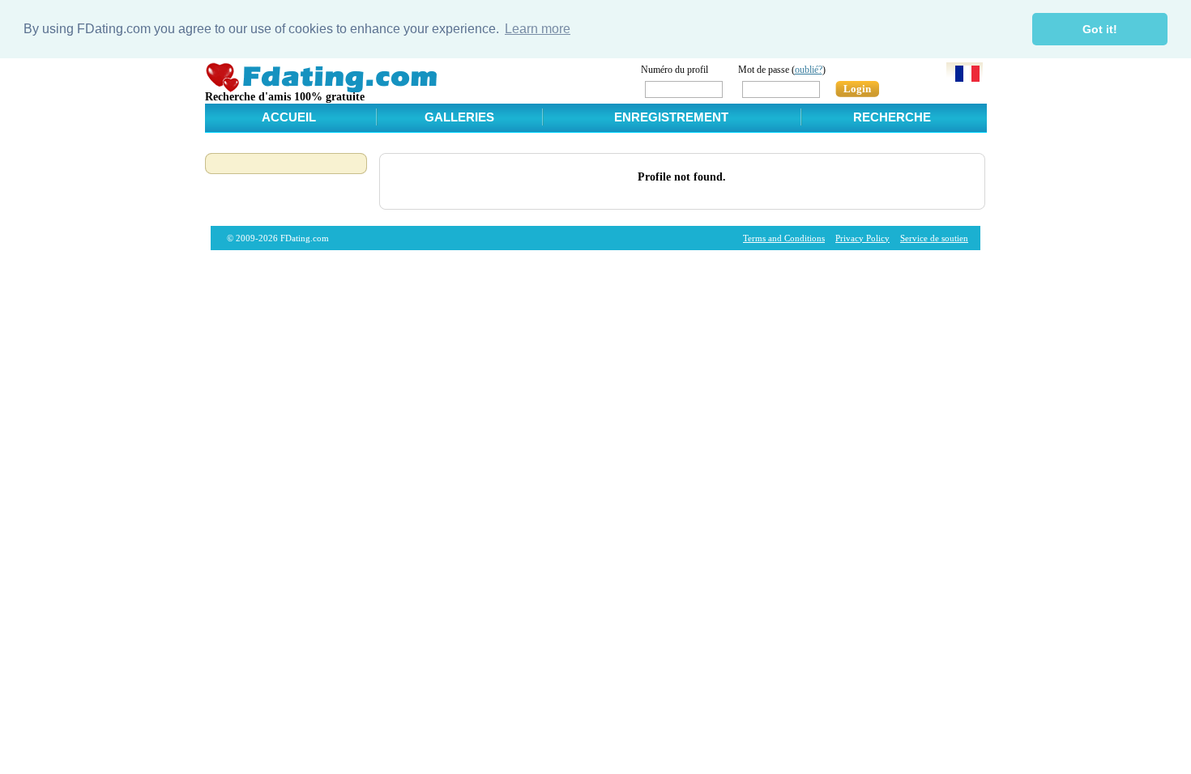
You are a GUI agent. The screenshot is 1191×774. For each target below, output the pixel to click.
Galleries (459, 117)
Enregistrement (671, 117)
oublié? (808, 69)
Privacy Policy (862, 238)
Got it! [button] (1099, 29)
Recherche (892, 117)
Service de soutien (934, 238)
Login (857, 89)
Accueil (289, 117)
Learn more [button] (537, 29)
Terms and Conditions (784, 238)
